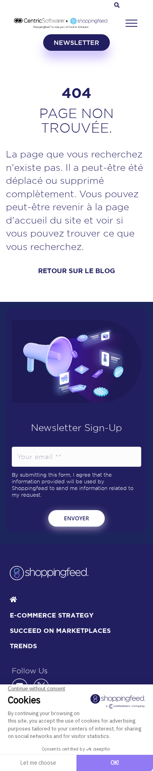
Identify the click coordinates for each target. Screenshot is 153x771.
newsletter (76, 42)
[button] (131, 23)
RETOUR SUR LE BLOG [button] (76, 270)
